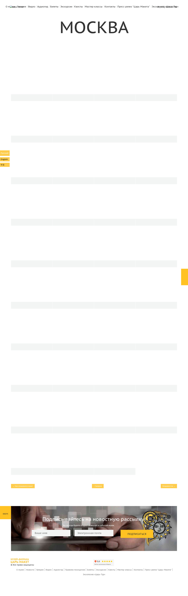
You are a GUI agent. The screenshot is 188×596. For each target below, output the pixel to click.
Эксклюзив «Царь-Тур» (94, 574)
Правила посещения (75, 570)
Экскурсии (101, 570)
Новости (30, 570)
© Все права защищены (22, 565)
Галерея (39, 570)
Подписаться (136, 534)
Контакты (138, 570)
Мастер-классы (124, 570)
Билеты (90, 570)
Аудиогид (58, 570)
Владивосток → (169, 486)
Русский (4, 153)
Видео (49, 570)
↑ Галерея (98, 486)
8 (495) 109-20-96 (167, 6)
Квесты (111, 570)
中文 (3, 165)
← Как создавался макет (23, 486)
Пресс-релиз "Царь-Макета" (158, 570)
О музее (20, 570)
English (4, 159)
